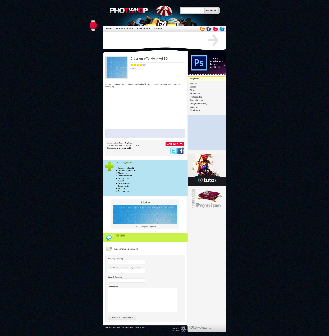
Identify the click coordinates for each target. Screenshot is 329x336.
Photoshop (116, 327)
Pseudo (111, 259)
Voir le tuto (175, 144)
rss (202, 29)
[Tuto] (207, 170)
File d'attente (143, 29)
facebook (209, 29)
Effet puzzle (122, 173)
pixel (123, 236)
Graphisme (129, 143)
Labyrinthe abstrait (125, 176)
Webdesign (195, 110)
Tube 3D (121, 181)
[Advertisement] (152, 40)
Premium (207, 198)
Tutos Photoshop (139, 327)
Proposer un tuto (124, 29)
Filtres (192, 90)
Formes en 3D (123, 191)
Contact (158, 29)
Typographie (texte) (198, 104)
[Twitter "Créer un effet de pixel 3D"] (173, 153)
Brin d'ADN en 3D (124, 178)
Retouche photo (197, 100)
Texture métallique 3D (126, 168)
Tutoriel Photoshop (127, 327)
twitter (222, 29)
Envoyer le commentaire (122, 317)
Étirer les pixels (124, 183)
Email (110, 268)
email (215, 29)
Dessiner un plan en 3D (126, 171)
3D (118, 236)
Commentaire (113, 286)
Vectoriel (194, 107)
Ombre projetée (124, 186)
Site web (111, 277)
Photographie (196, 97)
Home (109, 29)
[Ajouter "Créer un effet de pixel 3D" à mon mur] (180, 153)
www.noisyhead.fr (124, 148)
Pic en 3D (121, 189)
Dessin (193, 87)
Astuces (120, 143)
